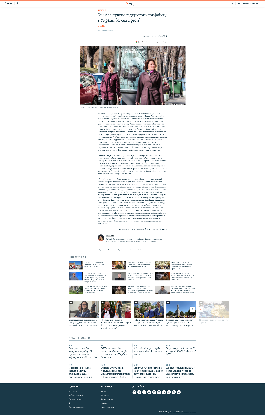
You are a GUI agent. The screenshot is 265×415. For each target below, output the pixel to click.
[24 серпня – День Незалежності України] (214, 309)
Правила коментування (77, 407)
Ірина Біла (101, 26)
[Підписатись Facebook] (134, 392)
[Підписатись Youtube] (149, 392)
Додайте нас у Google (250, 3)
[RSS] (169, 392)
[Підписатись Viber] (159, 392)
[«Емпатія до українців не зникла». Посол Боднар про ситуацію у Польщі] (76, 265)
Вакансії (104, 403)
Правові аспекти (107, 399)
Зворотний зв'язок (107, 407)
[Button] (145, 36)
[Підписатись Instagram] (154, 392)
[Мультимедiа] (239, 3)
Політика (102, 10)
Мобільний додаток (76, 395)
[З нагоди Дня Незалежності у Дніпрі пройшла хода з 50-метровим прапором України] (181, 309)
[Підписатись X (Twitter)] (144, 392)
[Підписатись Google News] (139, 392)
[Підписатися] (179, 392)
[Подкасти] (232, 3)
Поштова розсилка (75, 399)
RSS (70, 403)
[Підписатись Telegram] (164, 392)
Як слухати (73, 391)
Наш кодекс (105, 395)
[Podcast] (174, 392)
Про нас (103, 391)
